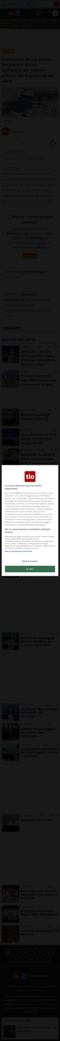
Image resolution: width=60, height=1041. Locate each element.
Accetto (30, 569)
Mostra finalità (30, 561)
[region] (30, 520)
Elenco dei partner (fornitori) (18, 551)
